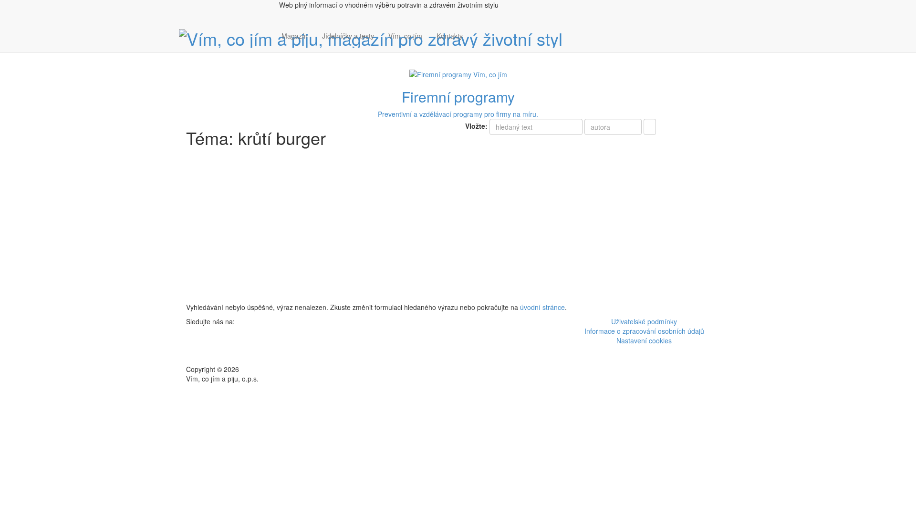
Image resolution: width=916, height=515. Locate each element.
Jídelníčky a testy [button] (348, 36)
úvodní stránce (542, 307)
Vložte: (476, 126)
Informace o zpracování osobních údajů (644, 331)
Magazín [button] (294, 36)
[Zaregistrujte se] (477, 31)
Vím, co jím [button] (405, 36)
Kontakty (450, 36)
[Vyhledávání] (477, 45)
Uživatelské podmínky (644, 321)
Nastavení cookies (644, 340)
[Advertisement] (458, 231)
